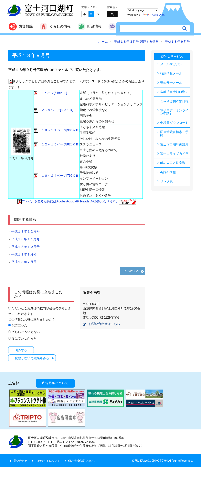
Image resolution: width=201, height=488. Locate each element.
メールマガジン (171, 64)
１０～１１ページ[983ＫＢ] (58, 130)
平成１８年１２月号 (25, 231)
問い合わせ (20, 460)
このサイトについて (47, 460)
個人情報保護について (82, 460)
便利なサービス (172, 56)
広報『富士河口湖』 (174, 92)
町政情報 (94, 26)
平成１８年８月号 (24, 254)
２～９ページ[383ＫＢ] (55, 110)
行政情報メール (171, 73)
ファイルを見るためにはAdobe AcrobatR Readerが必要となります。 (70, 201)
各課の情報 (168, 172)
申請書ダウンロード (174, 122)
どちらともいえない (26, 332)
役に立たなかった (24, 338)
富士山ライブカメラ (174, 153)
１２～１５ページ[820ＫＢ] (58, 144)
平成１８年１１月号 (25, 239)
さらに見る (131, 271)
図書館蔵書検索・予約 (174, 133)
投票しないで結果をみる (32, 358)
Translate (157, 14)
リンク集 (166, 181)
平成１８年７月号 (24, 262)
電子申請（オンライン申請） (174, 112)
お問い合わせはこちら (104, 323)
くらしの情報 (60, 26)
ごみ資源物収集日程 (174, 101)
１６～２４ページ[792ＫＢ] (58, 175)
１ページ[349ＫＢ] (52, 93)
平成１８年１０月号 (25, 246)
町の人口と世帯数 (172, 163)
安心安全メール (171, 82)
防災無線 (26, 26)
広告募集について (55, 383)
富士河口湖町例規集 (174, 144)
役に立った (19, 325)
